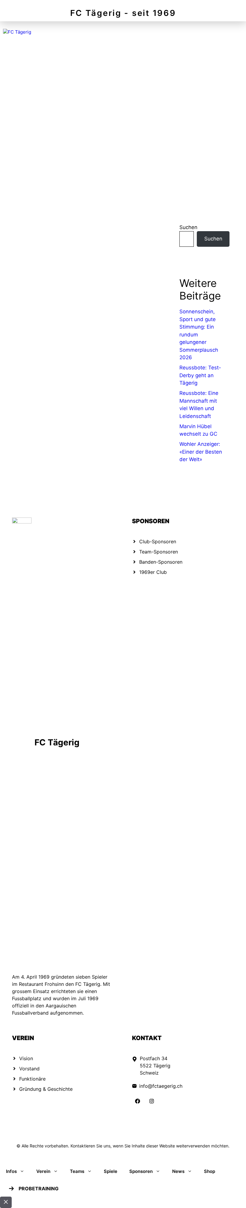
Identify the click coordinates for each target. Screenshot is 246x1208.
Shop (209, 1171)
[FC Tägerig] (17, 32)
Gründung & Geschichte (46, 1089)
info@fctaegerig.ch (160, 1086)
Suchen (188, 227)
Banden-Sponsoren (160, 562)
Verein (43, 1171)
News (178, 1171)
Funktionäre (32, 1079)
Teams (77, 1171)
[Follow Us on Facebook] (137, 1101)
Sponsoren (141, 1171)
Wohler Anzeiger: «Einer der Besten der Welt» (200, 451)
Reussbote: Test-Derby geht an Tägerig (200, 375)
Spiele (110, 1171)
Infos (11, 1171)
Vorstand (29, 1069)
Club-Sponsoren (157, 541)
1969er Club (153, 572)
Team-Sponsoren (158, 552)
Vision (26, 1058)
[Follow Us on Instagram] (151, 1101)
